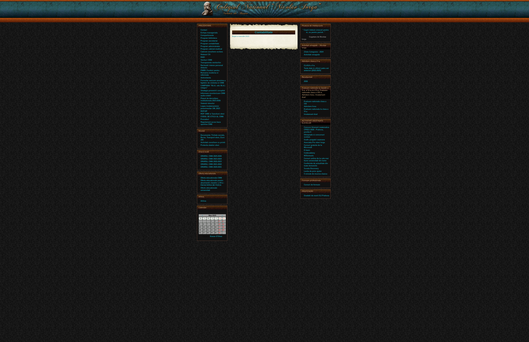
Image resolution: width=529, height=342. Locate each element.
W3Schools (309, 156)
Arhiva (203, 201)
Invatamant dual (311, 114)
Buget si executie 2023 (240, 36)
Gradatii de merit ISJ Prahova (316, 196)
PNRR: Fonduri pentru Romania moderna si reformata (210, 72)
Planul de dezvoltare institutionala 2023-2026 (211, 99)
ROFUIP (204, 111)
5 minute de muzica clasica (315, 174)
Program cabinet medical (211, 49)
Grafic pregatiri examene (314, 140)
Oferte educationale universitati (209, 189)
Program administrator (210, 46)
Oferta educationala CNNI (211, 178)
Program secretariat (209, 41)
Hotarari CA (205, 54)
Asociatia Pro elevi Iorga (314, 142)
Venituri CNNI (206, 60)
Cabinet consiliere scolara (212, 52)
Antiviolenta (206, 78)
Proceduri (205, 119)
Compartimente (207, 35)
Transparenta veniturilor (211, 63)
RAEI (203, 57)
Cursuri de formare (312, 185)
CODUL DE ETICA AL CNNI (212, 117)
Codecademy (309, 153)
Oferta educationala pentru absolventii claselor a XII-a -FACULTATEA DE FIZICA (212, 182)
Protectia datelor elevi (210, 145)
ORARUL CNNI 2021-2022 (211, 164)
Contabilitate (264, 32)
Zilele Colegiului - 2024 (313, 52)
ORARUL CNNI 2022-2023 (211, 161)
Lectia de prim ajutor (313, 171)
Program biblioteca (209, 38)
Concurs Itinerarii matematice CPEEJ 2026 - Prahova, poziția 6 (316, 129)
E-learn (307, 150)
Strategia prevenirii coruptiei (213, 90)
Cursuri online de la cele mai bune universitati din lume (316, 159)
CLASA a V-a (309, 65)
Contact (204, 30)
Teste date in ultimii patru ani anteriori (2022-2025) (316, 69)
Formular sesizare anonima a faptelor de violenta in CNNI (213, 81)
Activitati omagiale (312, 55)
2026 (306, 81)
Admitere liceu (310, 106)
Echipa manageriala (209, 33)
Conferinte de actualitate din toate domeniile (316, 164)
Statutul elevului (207, 103)
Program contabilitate (210, 44)
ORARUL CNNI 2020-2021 (211, 167)
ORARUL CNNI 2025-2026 (211, 156)
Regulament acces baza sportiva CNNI (211, 123)
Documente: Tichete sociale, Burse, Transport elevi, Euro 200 (213, 137)
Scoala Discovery (311, 168)
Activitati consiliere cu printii (213, 142)
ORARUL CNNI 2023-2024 (211, 159)
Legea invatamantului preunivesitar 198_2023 (210, 107)
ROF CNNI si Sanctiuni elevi (212, 114)
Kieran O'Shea (216, 236)
